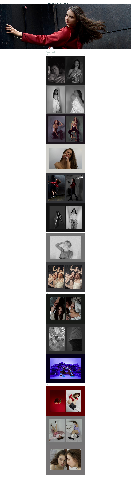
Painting (65, 3)
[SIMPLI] (49, 1)
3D (67, 3)
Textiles (49, 3)
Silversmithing (54, 3)
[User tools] (84, 54)
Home (46, 3)
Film (57, 3)
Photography (61, 3)
